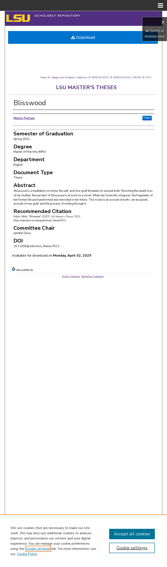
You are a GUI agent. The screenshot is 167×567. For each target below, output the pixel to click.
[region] (83, 541)
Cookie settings (38, 548)
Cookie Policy (27, 554)
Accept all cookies (132, 534)
